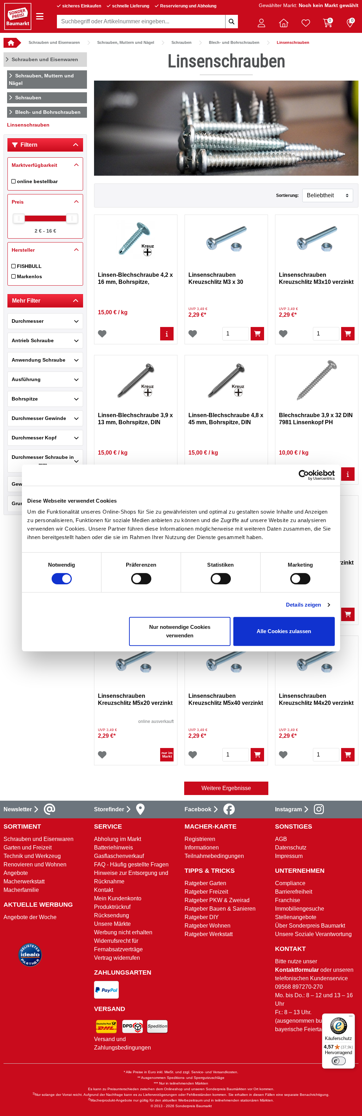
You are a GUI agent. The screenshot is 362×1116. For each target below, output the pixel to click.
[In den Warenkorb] (257, 333)
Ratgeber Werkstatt (209, 934)
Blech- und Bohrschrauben (234, 42)
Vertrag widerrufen (117, 958)
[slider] (19, 218)
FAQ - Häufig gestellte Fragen (131, 864)
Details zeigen (303, 605)
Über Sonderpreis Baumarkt (310, 926)
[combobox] (147, 21)
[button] (261, 23)
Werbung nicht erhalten (123, 932)
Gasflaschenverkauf (119, 856)
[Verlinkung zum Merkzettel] (305, 23)
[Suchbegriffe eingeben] (231, 21)
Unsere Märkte (112, 924)
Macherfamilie (21, 890)
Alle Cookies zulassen (284, 631)
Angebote (16, 873)
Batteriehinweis (113, 848)
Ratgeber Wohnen (207, 926)
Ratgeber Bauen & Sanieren (220, 909)
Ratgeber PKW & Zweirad (217, 900)
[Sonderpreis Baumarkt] (18, 16)
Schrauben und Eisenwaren (54, 42)
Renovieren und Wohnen (35, 864)
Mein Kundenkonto (117, 898)
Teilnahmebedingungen (214, 856)
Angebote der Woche (30, 917)
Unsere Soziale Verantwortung (313, 934)
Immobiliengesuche (299, 909)
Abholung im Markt (117, 839)
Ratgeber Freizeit (206, 892)
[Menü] (350, 1017)
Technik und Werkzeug (32, 856)
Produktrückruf (112, 907)
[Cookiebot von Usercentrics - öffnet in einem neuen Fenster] (304, 475)
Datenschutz (290, 848)
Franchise (287, 900)
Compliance (290, 883)
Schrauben (181, 42)
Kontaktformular (297, 970)
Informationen (202, 848)
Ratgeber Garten (205, 883)
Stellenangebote (295, 917)
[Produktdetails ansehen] (167, 333)
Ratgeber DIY (202, 917)
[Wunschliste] (102, 333)
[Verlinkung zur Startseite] (10, 43)
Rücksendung (111, 915)
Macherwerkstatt (24, 881)
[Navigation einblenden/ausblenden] (40, 16)
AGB (281, 839)
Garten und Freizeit (28, 848)
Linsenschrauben (293, 42)
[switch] (141, 578)
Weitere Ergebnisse (226, 788)
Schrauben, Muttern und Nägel (125, 42)
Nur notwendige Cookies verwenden (179, 631)
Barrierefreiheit (293, 892)
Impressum (289, 856)
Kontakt (103, 890)
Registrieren (200, 839)
